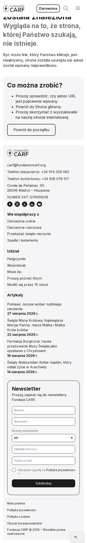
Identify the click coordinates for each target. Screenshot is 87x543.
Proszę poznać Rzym (24, 278)
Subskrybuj (43, 483)
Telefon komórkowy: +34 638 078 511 (38, 179)
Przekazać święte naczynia (29, 234)
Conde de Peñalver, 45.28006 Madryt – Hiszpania (28, 187)
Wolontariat (16, 265)
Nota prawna (16, 503)
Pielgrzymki (16, 259)
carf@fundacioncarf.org (26, 165)
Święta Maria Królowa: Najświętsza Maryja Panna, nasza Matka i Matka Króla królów (36, 325)
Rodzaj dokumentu (25, 431)
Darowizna (48, 8)
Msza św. (14, 272)
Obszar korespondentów (24, 523)
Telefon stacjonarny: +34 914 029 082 (38, 172)
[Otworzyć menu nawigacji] (77, 8)
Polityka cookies (18, 516)
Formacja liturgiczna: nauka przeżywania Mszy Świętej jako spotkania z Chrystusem (32, 346)
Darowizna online (21, 221)
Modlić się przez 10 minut (27, 284)
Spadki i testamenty (22, 240)
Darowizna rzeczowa (24, 227)
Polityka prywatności (60, 470)
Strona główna (48, 107)
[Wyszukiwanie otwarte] (66, 8)
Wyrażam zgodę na (46, 472)
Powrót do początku (31, 130)
